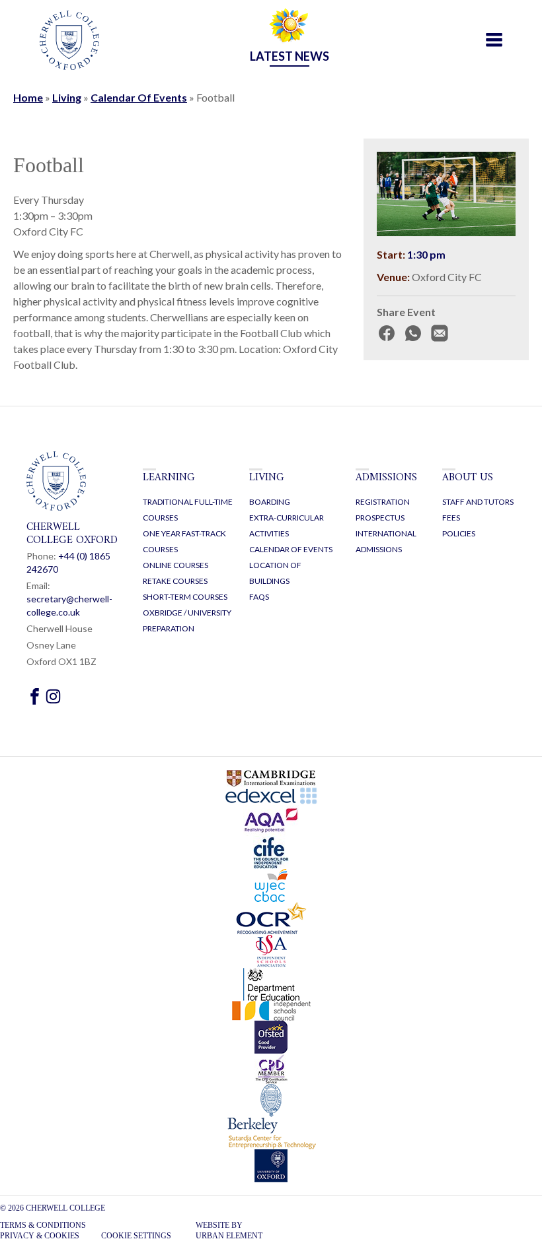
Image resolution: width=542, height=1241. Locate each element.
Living (66, 97)
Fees (451, 518)
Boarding (269, 502)
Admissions (386, 477)
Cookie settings (136, 1235)
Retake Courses (175, 581)
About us (467, 477)
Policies (458, 533)
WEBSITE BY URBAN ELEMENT (229, 1230)
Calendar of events (290, 549)
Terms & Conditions (43, 1225)
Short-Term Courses (185, 597)
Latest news (289, 56)
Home (28, 97)
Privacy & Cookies (39, 1235)
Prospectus (380, 518)
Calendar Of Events (139, 97)
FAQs (259, 597)
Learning (169, 477)
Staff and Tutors (478, 502)
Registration (383, 502)
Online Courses (175, 565)
